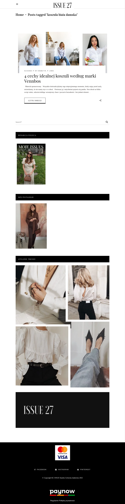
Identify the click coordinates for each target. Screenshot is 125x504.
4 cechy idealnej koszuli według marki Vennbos (60, 78)
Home (20, 14)
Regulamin (54, 501)
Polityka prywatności (67, 501)
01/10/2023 (28, 70)
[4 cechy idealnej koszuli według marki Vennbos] (62, 53)
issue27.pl (42, 70)
